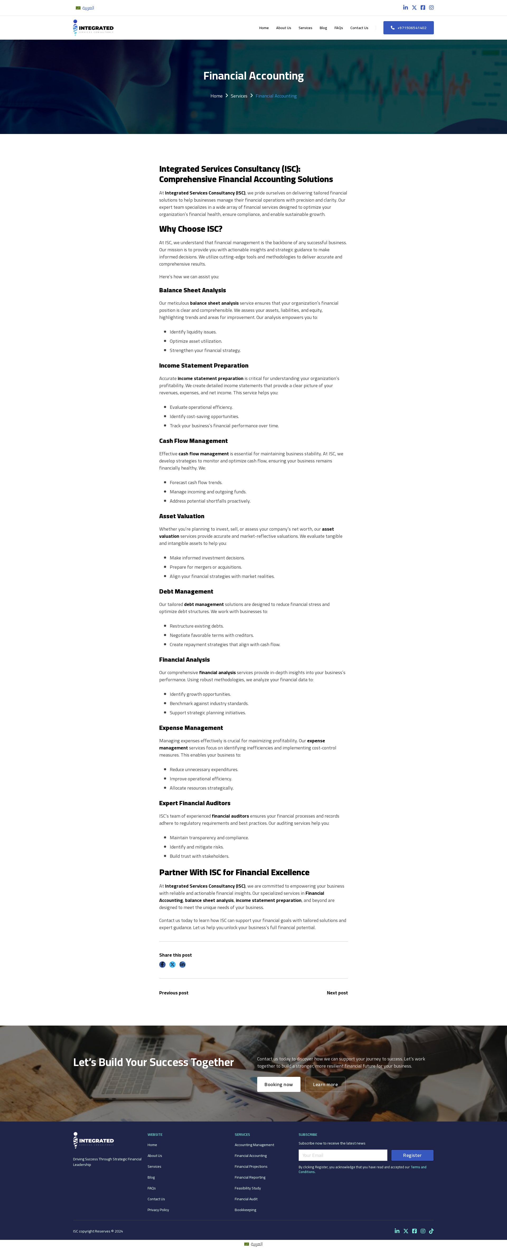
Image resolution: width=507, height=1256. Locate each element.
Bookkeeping (245, 1209)
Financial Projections (251, 1166)
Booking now (279, 1084)
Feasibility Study (248, 1188)
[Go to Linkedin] (405, 7)
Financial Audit (246, 1199)
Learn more (325, 1084)
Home (264, 27)
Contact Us (359, 27)
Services (305, 27)
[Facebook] (162, 964)
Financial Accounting (251, 1155)
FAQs (339, 27)
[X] (172, 964)
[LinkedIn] (182, 964)
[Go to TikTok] (431, 1231)
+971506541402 (412, 27)
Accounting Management (254, 1144)
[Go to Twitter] (414, 7)
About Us (283, 27)
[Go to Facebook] (423, 7)
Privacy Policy (158, 1209)
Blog (323, 27)
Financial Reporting (250, 1177)
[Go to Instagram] (431, 7)
